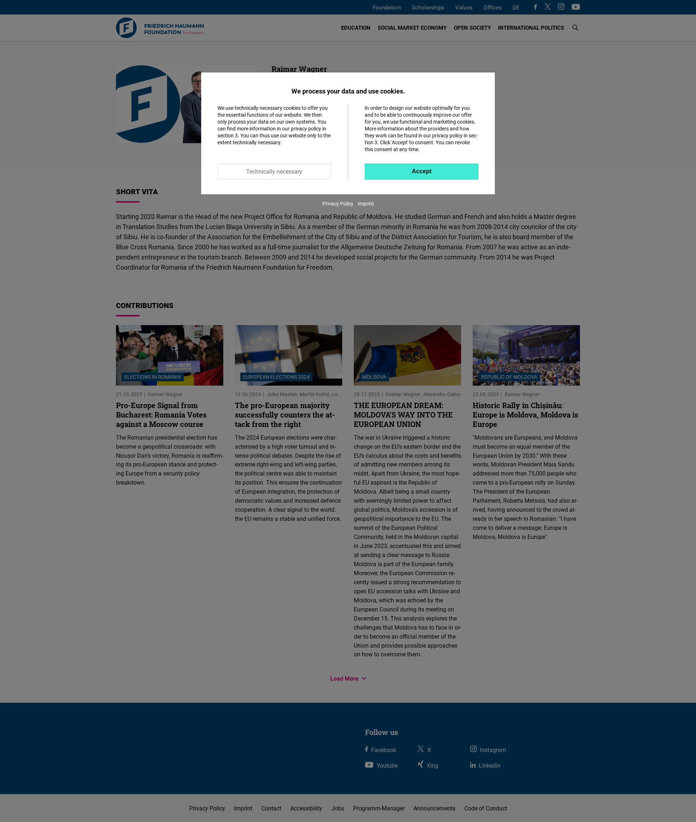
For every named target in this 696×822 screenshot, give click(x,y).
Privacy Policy (337, 203)
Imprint (366, 203)
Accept (421, 171)
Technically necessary (274, 171)
